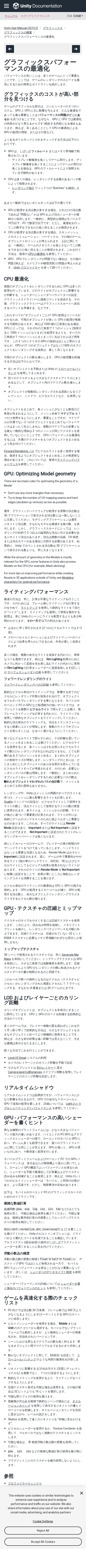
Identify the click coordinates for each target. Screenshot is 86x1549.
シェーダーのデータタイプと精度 (51, 1272)
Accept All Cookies (43, 1541)
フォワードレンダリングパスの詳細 (26, 684)
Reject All (43, 1530)
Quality (8, 801)
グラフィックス (53, 28)
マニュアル (11, 15)
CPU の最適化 (36, 253)
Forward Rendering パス (19, 451)
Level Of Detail (17, 1057)
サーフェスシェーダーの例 (24, 672)
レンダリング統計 (23, 188)
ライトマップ (29, 607)
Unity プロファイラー (27, 267)
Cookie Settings (43, 1521)
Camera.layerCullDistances (25, 1072)
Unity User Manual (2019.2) (21, 28)
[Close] (81, 1493)
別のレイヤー (45, 1067)
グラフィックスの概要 (18, 32)
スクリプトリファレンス (35, 15)
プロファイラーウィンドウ (25, 1483)
